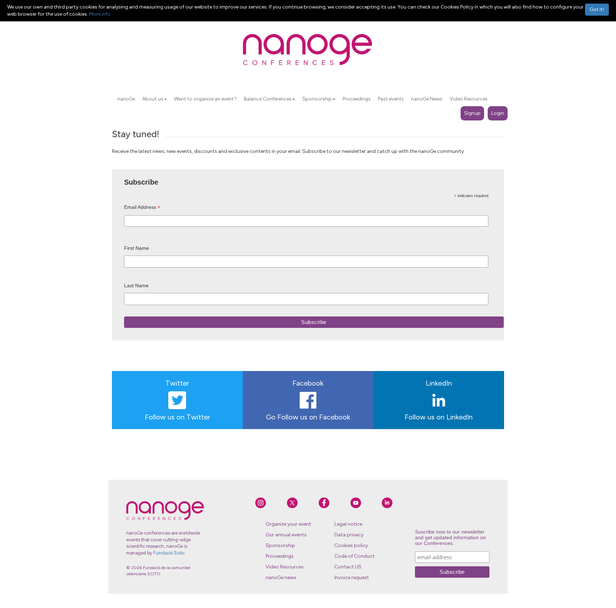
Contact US (347, 567)
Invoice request (351, 577)
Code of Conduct (354, 556)
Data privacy (349, 535)
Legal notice (348, 524)
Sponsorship (280, 545)
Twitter (177, 383)
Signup (472, 113)
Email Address (142, 208)
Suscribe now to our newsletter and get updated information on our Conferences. (450, 537)
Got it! (597, 9)
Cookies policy (351, 545)
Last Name (136, 285)
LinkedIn (439, 383)
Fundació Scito (168, 553)
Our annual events (286, 535)
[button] (165, 99)
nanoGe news (281, 577)
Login (497, 113)
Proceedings (280, 556)
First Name (136, 248)
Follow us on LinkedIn (439, 417)
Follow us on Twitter (177, 417)
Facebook (307, 383)
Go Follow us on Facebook (308, 417)
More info (100, 14)
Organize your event (288, 524)
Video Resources (285, 567)
